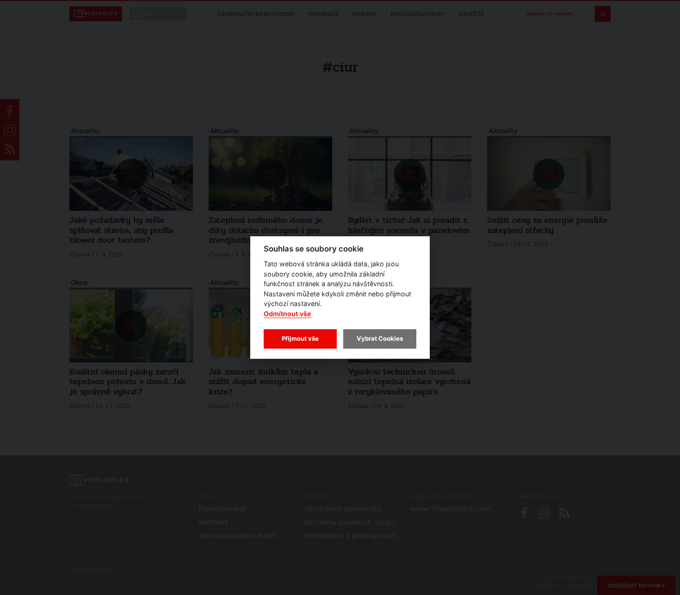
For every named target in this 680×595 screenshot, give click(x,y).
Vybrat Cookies (380, 338)
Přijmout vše (300, 338)
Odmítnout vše (287, 314)
